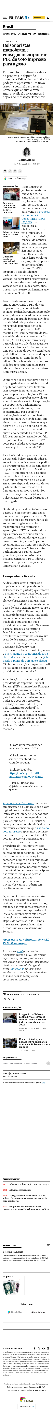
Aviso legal (31, 1384)
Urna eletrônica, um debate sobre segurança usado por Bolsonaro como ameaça (34, 1043)
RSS (27, 1390)
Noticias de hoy (40, 1390)
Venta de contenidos (19, 1384)
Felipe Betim (24, 1051)
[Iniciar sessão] (48, 18)
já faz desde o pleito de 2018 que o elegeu (26, 658)
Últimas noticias (11, 1179)
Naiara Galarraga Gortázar (30, 1028)
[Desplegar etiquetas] (48, 1063)
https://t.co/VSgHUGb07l (23, 773)
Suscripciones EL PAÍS (37, 1387)
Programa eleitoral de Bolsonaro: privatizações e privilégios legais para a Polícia (26, 1208)
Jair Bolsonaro (24, 34)
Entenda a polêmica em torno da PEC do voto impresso (10, 207)
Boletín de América (13, 1252)
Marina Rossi (27, 160)
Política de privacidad (15, 1387)
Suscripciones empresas (16, 1390)
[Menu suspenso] (5, 18)
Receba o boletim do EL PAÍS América (23, 994)
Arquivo (7, 1277)
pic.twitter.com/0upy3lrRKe (25, 776)
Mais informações (9, 1076)
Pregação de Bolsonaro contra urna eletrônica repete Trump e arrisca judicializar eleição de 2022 (32, 1019)
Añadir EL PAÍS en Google (16, 178)
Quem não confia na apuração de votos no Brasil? (11, 260)
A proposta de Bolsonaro (18, 803)
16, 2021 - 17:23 (30, 164)
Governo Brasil (9, 34)
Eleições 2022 (9, 41)
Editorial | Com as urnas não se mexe (11, 234)
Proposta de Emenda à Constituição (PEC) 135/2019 (35, 217)
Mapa (26, 1387)
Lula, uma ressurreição (20, 1190)
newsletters (9, 1245)
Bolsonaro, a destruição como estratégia (29, 1184)
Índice (31, 1390)
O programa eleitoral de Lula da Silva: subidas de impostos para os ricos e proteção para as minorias (25, 1198)
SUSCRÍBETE (39, 18)
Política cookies (42, 1384)
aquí (43, 1082)
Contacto (7, 1384)
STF (34, 34)
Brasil (8, 27)
